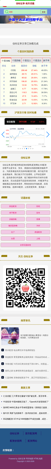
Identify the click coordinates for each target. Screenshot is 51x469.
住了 (13, 232)
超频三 (13, 88)
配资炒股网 (16, 440)
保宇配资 (13, 212)
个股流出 (37, 60)
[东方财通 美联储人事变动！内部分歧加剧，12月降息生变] (10, 336)
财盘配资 (13, 206)
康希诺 (13, 77)
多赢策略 (13, 219)
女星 (13, 238)
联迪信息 (13, 99)
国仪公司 (13, 92)
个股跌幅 (16, 60)
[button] (3, 134)
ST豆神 (13, 103)
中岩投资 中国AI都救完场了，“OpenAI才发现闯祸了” (26, 401)
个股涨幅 (6, 60)
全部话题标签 (25, 245)
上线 (38, 238)
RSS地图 (29, 458)
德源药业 (13, 96)
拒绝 (38, 206)
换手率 (46, 60)
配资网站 (32, 440)
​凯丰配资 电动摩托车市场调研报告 (20, 350)
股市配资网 (31, 433)
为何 (38, 225)
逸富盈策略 (13, 225)
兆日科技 (13, 85)
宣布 (38, 212)
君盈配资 (38, 232)
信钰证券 (14, 433)
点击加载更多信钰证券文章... (25, 43)
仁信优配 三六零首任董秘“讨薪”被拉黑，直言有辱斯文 (26, 395)
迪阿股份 (13, 74)
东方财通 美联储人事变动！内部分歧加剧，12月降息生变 (34, 336)
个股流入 (27, 60)
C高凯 (13, 70)
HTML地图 (38, 458)
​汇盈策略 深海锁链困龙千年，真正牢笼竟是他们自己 (28, 377)
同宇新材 (13, 81)
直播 (38, 219)
